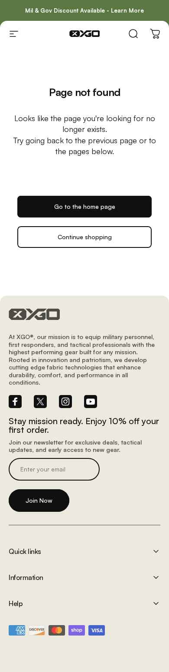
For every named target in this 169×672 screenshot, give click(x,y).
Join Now (39, 500)
